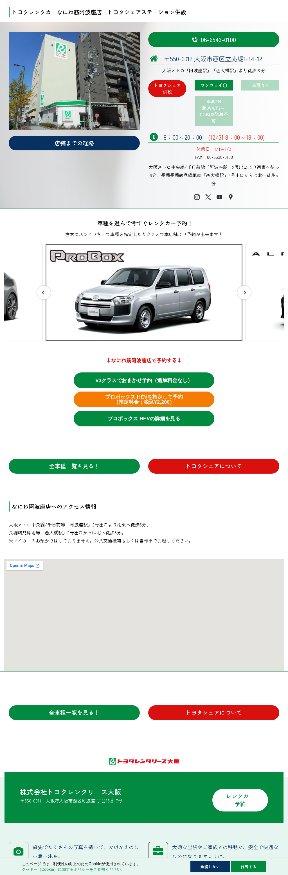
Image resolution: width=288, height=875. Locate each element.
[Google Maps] (230, 197)
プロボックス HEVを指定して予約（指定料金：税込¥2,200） (144, 399)
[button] (44, 292)
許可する (248, 866)
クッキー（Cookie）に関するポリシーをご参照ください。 (73, 869)
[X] (208, 197)
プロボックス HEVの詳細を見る (144, 418)
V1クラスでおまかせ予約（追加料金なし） (144, 380)
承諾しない (210, 866)
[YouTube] (219, 197)
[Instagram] (197, 197)
